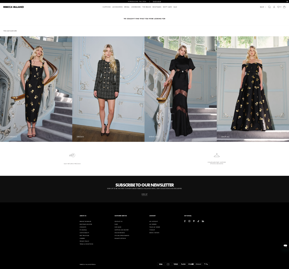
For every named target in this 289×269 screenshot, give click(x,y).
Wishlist (152, 230)
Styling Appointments (122, 235)
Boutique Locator (86, 224)
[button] (269, 7)
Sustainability (84, 232)
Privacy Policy (84, 241)
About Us (83, 216)
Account (152, 216)
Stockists (83, 227)
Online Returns (120, 232)
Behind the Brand (85, 221)
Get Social (188, 216)
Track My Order (154, 227)
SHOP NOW (157, 1)
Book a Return (154, 232)
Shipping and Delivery (122, 230)
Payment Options (120, 238)
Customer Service (121, 216)
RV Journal (83, 230)
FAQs (116, 224)
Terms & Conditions (86, 244)
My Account (153, 221)
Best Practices (84, 235)
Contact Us (118, 221)
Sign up (144, 194)
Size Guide (118, 227)
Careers (82, 238)
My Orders (153, 224)
